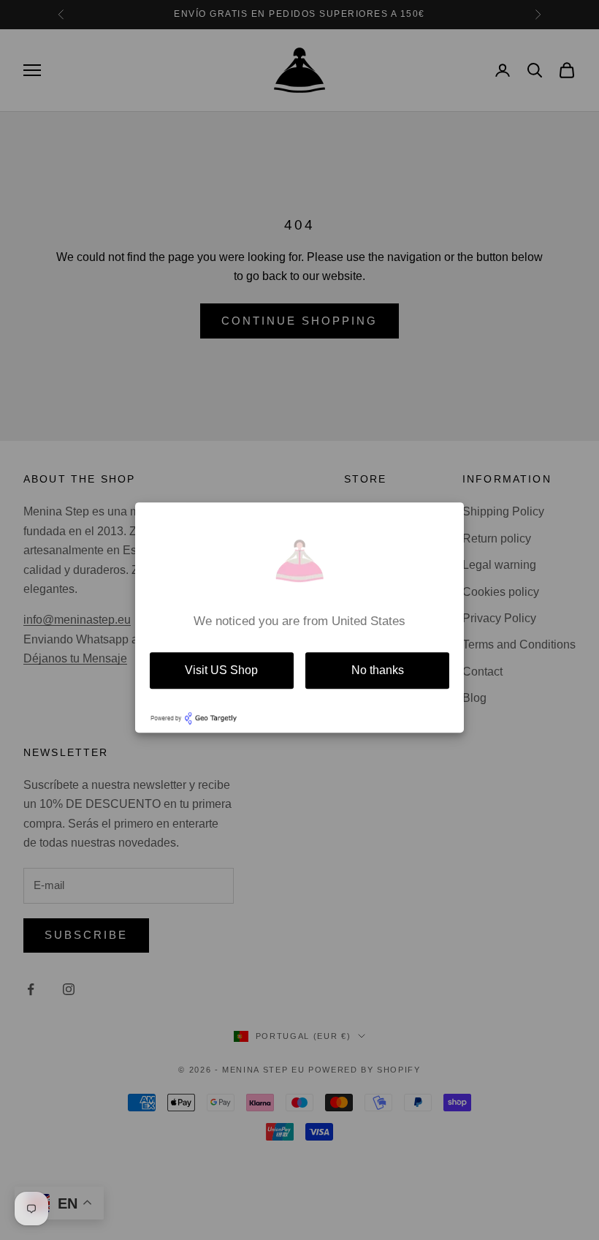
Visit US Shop (221, 670)
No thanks (377, 670)
